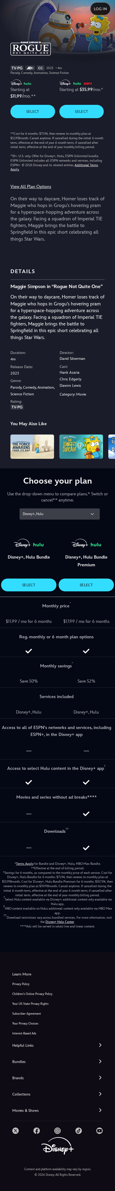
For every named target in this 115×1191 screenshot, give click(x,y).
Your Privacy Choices (25, 1023)
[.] (15, 1131)
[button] (57, 1045)
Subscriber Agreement (26, 1013)
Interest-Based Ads (24, 1033)
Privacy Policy (20, 984)
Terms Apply (24, 864)
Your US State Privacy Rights (30, 1004)
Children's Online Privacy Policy (32, 994)
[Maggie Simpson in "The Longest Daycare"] (81, 447)
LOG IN (100, 9)
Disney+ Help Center (59, 922)
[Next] (106, 446)
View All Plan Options (30, 186)
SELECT (32, 111)
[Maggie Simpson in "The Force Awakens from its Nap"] (32, 447)
